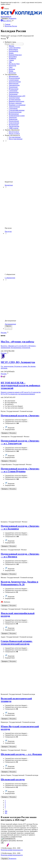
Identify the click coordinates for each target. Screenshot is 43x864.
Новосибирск (13, 49)
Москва (11, 46)
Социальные (13, 90)
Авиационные (14, 92)
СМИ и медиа (13, 128)
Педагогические (14, 78)
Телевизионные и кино (17, 115)
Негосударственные (15, 139)
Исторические (13, 124)
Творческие (13, 117)
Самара (11, 60)
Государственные (15, 137)
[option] (25, 46)
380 (6, 811)
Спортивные (13, 108)
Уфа (10, 62)
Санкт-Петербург (15, 47)
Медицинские (13, 76)
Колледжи (4, 16)
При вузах (8, 231)
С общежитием (10, 278)
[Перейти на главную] (21, 14)
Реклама (4, 332)
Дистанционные (10, 324)
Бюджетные (9, 185)
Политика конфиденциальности (12, 850)
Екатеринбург (13, 51)
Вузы (9, 16)
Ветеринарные (14, 114)
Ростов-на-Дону (14, 64)
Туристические (14, 123)
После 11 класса (14, 133)
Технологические (15, 81)
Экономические (14, 85)
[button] (5, 18)
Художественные (14, 99)
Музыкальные (13, 89)
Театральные (13, 94)
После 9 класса (14, 132)
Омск (10, 67)
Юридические (13, 83)
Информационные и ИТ (17, 96)
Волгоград (12, 73)
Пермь (11, 71)
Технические (13, 87)
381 (6, 813)
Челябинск (12, 58)
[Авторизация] (13, 21)
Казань (11, 53)
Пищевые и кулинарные (17, 105)
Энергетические (14, 107)
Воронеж (12, 69)
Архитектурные (14, 98)
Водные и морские (15, 103)
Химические (13, 119)
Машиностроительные (16, 101)
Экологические (14, 126)
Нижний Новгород (15, 55)
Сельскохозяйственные (16, 110)
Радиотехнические (15, 112)
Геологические (14, 121)
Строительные (14, 80)
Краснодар (12, 65)
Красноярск (13, 56)
